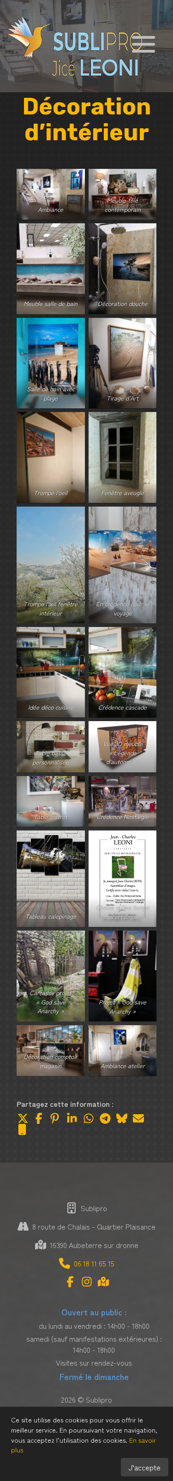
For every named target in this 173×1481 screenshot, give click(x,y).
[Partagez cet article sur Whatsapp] (88, 1118)
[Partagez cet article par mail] (138, 1118)
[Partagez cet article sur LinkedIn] (72, 1118)
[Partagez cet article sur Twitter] (22, 1118)
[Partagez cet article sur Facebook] (38, 1118)
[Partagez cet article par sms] (22, 1129)
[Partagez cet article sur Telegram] (105, 1118)
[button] (143, 43)
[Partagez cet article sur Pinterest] (55, 1118)
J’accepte (145, 1467)
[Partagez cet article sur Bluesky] (121, 1118)
